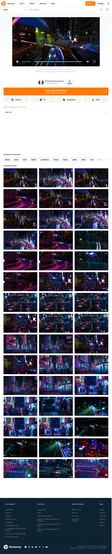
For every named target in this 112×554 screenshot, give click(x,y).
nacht (33, 160)
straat (56, 160)
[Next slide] (103, 159)
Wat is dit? (23, 107)
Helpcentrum (75, 510)
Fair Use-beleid (100, 548)
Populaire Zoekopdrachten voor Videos (47, 530)
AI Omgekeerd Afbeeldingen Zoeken (13, 529)
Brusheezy (9, 510)
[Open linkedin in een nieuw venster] (32, 547)
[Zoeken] (99, 9)
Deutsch (101, 519)
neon (83, 160)
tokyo (65, 160)
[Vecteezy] (3, 3)
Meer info (8, 112)
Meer (53, 4)
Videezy (7, 516)
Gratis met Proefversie (55, 91)
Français (101, 522)
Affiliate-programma (43, 516)
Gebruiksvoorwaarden (75, 548)
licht (25, 160)
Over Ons (73, 516)
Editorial (43, 4)
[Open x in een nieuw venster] (43, 547)
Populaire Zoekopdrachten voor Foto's (47, 525)
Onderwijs (8, 522)
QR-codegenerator (11, 537)
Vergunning (40, 510)
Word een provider (74, 520)
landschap (45, 160)
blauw (7, 160)
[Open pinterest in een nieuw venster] (36, 547)
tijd (91, 160)
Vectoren (10, 4)
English (100, 510)
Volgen (68, 83)
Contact (73, 513)
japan (74, 160)
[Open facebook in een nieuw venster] (25, 547)
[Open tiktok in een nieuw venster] (39, 547)
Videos (31, 4)
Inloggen (99, 3)
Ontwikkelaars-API (11, 525)
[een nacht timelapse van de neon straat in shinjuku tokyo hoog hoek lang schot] (91, 468)
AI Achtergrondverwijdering (15, 534)
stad (16, 160)
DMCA (38, 513)
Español (101, 513)
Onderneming (10, 519)
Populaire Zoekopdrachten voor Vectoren (47, 520)
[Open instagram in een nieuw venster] (29, 547)
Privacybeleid (89, 548)
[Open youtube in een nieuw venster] (46, 547)
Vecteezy (8, 513)
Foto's (21, 4)
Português (101, 516)
